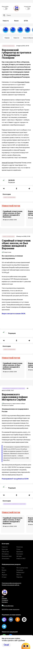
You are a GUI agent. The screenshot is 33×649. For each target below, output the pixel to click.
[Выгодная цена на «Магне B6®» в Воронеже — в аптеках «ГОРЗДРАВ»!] (20, 30)
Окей (6, 644)
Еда (3, 568)
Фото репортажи (22, 568)
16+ (3, 596)
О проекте (5, 600)
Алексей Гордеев (7, 163)
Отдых (4, 577)
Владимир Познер (23, 82)
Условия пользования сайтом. (10, 585)
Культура (5, 549)
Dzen (24, 619)
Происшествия (6, 556)
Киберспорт (20, 572)
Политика (19, 547)
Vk (11, 619)
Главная (7, 38)
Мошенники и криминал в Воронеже (14, 388)
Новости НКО (20, 558)
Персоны (19, 577)
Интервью (5, 554)
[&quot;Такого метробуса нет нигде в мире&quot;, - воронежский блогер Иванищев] (5, 30)
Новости (6, 21)
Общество (5, 551)
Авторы (19, 556)
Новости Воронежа (8, 45)
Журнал (4, 575)
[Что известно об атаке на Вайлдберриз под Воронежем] (27, 30)
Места (18, 575)
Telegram (4, 626)
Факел (16, 21)
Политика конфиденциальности (11, 583)
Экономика (5, 558)
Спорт (18, 549)
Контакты (5, 602)
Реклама (4, 598)
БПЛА (26, 21)
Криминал (19, 551)
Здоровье (19, 570)
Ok (17, 619)
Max (4, 619)
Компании (19, 554)
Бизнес (4, 570)
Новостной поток (11, 205)
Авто (3, 572)
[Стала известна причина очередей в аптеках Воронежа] (13, 30)
